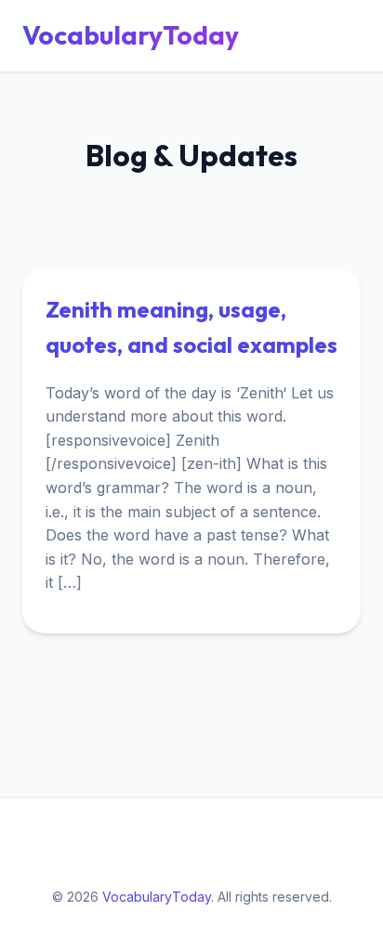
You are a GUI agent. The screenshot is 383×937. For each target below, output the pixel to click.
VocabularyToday (130, 35)
